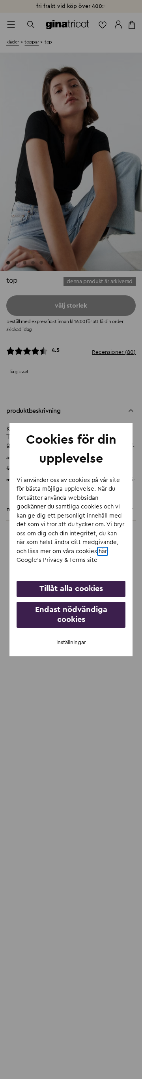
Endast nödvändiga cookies (71, 615)
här (102, 551)
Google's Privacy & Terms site (57, 560)
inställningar (71, 642)
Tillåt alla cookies (71, 589)
